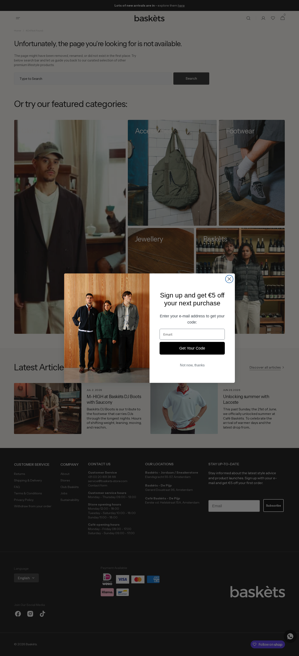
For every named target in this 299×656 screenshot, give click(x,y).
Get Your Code (192, 348)
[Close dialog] (229, 279)
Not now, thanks (192, 365)
